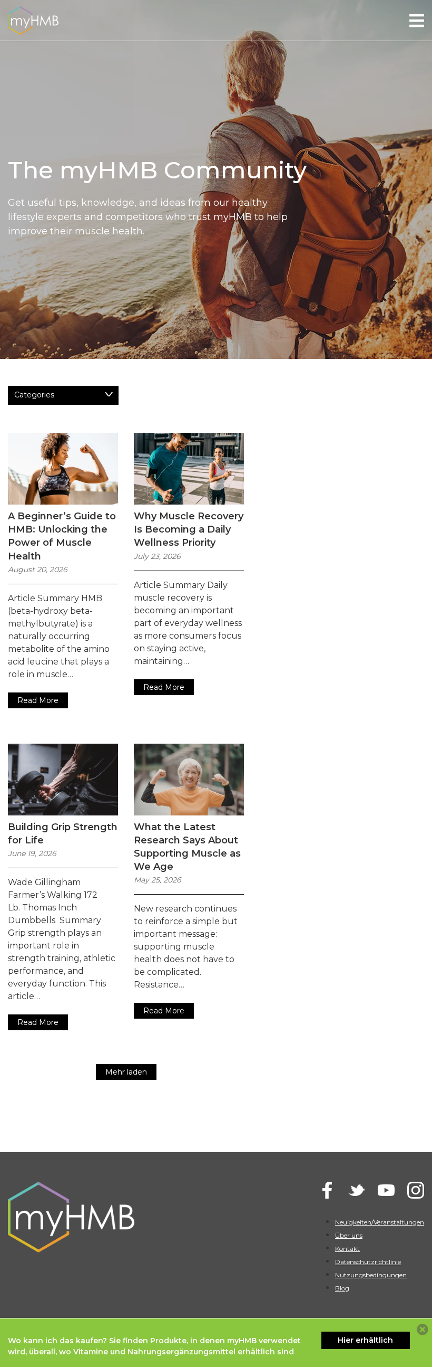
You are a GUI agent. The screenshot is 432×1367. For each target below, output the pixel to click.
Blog (342, 1288)
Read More (37, 700)
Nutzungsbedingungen (371, 1275)
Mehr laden (126, 1072)
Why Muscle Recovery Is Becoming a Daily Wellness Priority (188, 529)
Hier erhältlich (365, 1340)
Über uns (348, 1235)
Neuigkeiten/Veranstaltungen (379, 1222)
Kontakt (347, 1248)
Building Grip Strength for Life (62, 833)
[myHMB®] (33, 20)
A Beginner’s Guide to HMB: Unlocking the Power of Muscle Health (62, 536)
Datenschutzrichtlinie (368, 1262)
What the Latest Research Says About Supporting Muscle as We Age (187, 847)
